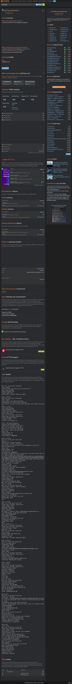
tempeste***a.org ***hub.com (55, 114)
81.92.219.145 (50, 146)
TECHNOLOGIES (50, 1)
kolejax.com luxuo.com (53, 109)
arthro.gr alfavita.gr (53, 107)
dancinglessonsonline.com (53, 63)
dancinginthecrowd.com (53, 58)
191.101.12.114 (50, 133)
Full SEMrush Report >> (39, 185)
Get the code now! (59, 207)
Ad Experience (10, 191)
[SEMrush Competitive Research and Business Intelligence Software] (8, 159)
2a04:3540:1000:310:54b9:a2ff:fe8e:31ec (57, 139)
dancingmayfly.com (52, 51)
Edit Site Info (5, 68)
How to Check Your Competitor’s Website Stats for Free (61, 177)
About (42, 682)
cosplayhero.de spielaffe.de (55, 102)
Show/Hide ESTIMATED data (57, 186)
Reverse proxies (30, 81)
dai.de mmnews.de (52, 118)
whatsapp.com (65, 41)
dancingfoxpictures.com (53, 60)
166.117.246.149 (51, 128)
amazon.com (64, 31)
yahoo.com (64, 37)
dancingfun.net (51, 72)
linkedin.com (64, 35)
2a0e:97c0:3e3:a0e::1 (52, 147)
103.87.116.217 (50, 135)
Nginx (16, 84)
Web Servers (17, 81)
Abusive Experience (12, 223)
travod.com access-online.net (55, 97)
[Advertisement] (23, 35)
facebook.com (53, 29)
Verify (10, 357)
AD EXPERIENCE (35, 1)
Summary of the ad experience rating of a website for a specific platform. (19, 194)
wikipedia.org (53, 39)
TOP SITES (16, 1)
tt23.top (4, 291)
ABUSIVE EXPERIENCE (42, 1)
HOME (13, 1)
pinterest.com (53, 41)
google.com (53, 28)
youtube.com (64, 28)
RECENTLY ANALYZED (22, 1)
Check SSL (41, 351)
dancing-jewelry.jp (51, 48)
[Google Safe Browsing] (2, 332)
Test (43, 369)
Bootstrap (6, 84)
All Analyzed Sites (29, 682)
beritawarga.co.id (51, 70)
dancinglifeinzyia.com (52, 62)
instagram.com (65, 29)
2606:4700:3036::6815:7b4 (54, 130)
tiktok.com (52, 33)
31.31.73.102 (50, 132)
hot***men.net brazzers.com (55, 119)
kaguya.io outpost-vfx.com (54, 98)
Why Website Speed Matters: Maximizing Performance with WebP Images (60, 164)
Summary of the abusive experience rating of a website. (15, 226)
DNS (6, 659)
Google (10, 322)
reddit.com (64, 33)
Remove (52, 194)
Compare (39, 4)
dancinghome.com (51, 65)
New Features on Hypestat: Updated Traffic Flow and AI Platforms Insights (60, 170)
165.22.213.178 (50, 126)
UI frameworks (7, 81)
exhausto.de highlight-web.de (55, 111)
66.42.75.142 (50, 137)
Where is (11, 242)
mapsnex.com (50, 53)
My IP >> (68, 154)
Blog (35, 682)
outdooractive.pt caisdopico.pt (56, 100)
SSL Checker (15, 339)
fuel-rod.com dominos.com (54, 105)
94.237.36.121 (50, 140)
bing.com (52, 35)
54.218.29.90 (50, 151)
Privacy (38, 682)
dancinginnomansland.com (53, 69)
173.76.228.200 (51, 144)
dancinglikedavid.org (52, 55)
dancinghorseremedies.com (54, 67)
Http (6, 374)
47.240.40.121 (26, 49)
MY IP (54, 1)
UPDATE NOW (59, 14)
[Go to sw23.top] (19, 10)
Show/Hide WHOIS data (56, 191)
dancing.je (49, 49)
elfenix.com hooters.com (54, 116)
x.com (51, 31)
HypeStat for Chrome (59, 87)
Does (14, 297)
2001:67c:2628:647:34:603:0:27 (55, 149)
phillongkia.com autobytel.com (55, 112)
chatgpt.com (53, 37)
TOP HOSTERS (29, 1)
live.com (63, 39)
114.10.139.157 (50, 142)
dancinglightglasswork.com (54, 56)
